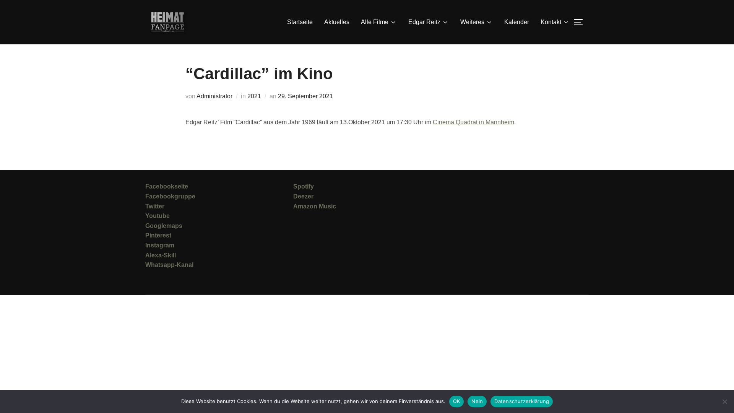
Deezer (303, 196)
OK (456, 401)
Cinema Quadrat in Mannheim (473, 122)
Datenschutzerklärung (521, 401)
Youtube (157, 216)
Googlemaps (163, 226)
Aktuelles (336, 22)
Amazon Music (314, 206)
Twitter (154, 206)
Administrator (214, 96)
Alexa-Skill (160, 255)
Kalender (516, 22)
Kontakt (551, 22)
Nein (477, 401)
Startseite (300, 22)
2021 (254, 96)
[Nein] (724, 401)
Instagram (159, 245)
